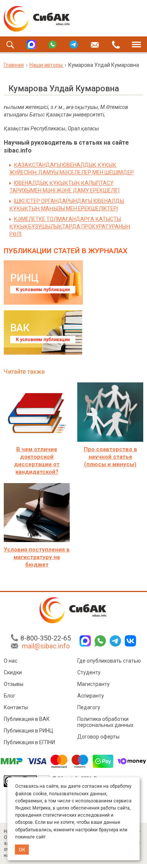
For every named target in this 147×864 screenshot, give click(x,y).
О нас (10, 661)
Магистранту (93, 684)
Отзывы (13, 684)
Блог (9, 696)
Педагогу (88, 707)
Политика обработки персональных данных (105, 722)
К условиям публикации (43, 289)
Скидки (13, 672)
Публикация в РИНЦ (28, 731)
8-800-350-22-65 (45, 638)
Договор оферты (98, 737)
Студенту (89, 672)
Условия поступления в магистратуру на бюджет (37, 557)
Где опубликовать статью (109, 661)
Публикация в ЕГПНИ (29, 742)
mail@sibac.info (46, 646)
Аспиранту (90, 696)
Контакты (16, 707)
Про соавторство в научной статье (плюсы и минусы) (110, 457)
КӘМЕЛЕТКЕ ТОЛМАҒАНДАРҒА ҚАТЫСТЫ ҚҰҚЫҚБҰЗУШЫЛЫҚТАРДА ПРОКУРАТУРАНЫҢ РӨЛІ (69, 226)
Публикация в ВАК (27, 719)
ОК (22, 849)
